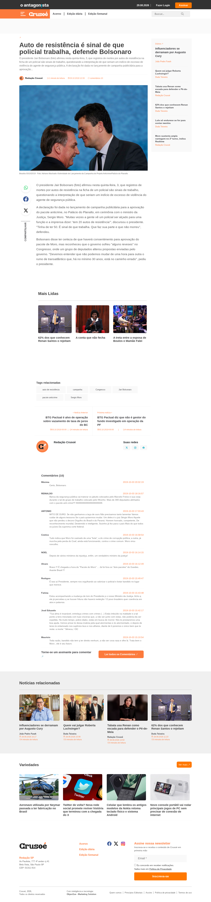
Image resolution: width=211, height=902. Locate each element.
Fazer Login (163, 5)
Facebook (26, 199)
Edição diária (74, 13)
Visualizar (161, 44)
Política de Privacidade (160, 869)
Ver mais (183, 764)
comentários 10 (96, 78)
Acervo (57, 13)
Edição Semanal (97, 13)
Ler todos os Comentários (120, 654)
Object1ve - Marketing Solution (81, 894)
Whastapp (26, 188)
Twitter (26, 210)
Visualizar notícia (48, 307)
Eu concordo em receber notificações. (155, 865)
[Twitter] (116, 844)
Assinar (183, 5)
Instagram (138, 447)
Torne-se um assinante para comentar (66, 652)
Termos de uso (185, 893)
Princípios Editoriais (134, 893)
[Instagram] (123, 843)
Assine (149, 893)
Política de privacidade (165, 893)
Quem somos (116, 893)
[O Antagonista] (34, 5)
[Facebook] (109, 844)
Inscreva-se (160, 876)
